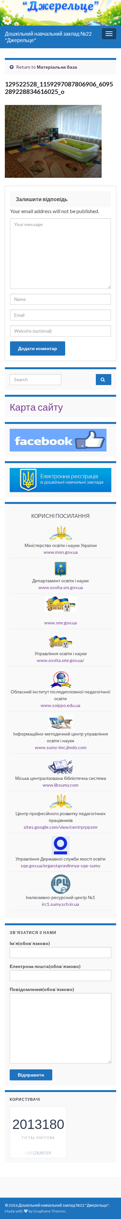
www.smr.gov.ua (60, 622)
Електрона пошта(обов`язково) (45, 966)
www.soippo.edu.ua (60, 705)
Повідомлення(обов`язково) (42, 989)
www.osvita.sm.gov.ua (60, 587)
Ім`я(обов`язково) (30, 943)
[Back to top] (106, 1180)
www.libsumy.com (60, 785)
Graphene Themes (49, 1211)
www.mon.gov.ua (61, 552)
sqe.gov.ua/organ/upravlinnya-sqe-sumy (60, 865)
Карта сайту (36, 407)
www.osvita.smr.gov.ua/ (60, 660)
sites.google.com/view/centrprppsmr (61, 827)
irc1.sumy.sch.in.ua (60, 904)
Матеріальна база (57, 67)
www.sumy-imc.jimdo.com (60, 747)
